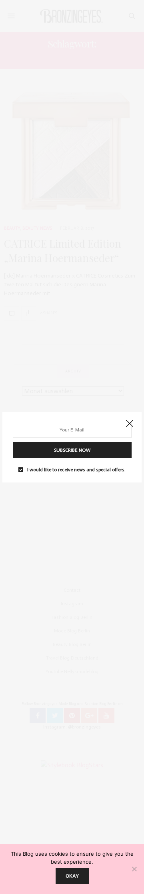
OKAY (72, 876)
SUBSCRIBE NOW (72, 450)
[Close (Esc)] (130, 424)
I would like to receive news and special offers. (76, 469)
